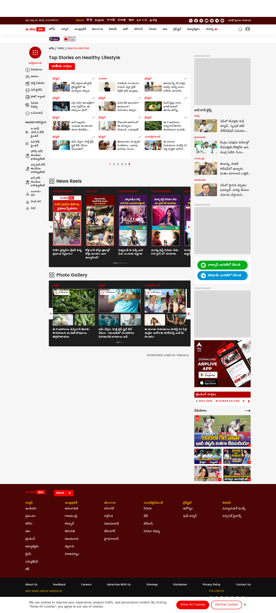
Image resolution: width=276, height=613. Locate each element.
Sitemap (152, 585)
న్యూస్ (65, 29)
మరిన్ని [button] (209, 29)
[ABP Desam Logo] (35, 29)
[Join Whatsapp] (222, 20)
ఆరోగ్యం (188, 509)
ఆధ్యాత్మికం (193, 29)
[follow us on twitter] (191, 20)
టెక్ (27, 569)
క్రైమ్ (28, 554)
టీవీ (146, 516)
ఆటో (125, 29)
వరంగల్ (109, 509)
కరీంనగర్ (109, 531)
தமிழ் (154, 20)
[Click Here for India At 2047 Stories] (54, 39)
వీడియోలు (36, 70)
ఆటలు (34, 76)
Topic (60, 48)
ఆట (165, 29)
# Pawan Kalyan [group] (227, 401)
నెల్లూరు (69, 547)
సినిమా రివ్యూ (34, 105)
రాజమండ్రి (71, 516)
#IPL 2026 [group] (205, 401)
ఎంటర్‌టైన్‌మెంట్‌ (153, 503)
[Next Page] (129, 165)
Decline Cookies (226, 605)
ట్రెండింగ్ (30, 539)
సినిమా (153, 29)
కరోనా (28, 524)
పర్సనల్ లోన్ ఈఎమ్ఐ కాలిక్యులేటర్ (38, 169)
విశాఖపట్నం (72, 554)
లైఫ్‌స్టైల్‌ (177, 29)
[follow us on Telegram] (217, 20)
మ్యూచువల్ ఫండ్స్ (234, 509)
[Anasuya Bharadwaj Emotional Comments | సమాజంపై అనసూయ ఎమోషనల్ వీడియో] (208, 473)
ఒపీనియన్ (37, 113)
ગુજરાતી (141, 20)
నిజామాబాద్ (111, 524)
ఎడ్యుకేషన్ (31, 562)
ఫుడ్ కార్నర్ (190, 516)
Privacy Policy (211, 585)
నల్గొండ (108, 516)
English (99, 20)
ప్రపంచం (30, 516)
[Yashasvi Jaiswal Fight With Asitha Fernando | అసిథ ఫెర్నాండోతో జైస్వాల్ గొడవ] (208, 456)
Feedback (59, 585)
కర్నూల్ (69, 524)
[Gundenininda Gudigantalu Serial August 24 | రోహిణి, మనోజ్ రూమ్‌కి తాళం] (237, 473)
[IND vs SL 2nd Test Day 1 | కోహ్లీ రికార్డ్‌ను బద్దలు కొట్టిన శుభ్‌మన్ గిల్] (222, 431)
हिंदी (89, 20)
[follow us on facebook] (196, 20)
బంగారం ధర (36, 193)
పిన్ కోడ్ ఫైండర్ (35, 144)
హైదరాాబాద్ (111, 539)
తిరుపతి (70, 531)
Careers (86, 585)
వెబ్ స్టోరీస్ (36, 90)
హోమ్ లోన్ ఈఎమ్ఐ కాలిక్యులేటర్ (38, 155)
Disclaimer (180, 585)
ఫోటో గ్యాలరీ (38, 97)
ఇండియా (30, 509)
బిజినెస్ (113, 29)
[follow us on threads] (201, 20)
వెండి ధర (36, 202)
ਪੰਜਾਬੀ (121, 20)
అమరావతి (71, 509)
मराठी (111, 20)
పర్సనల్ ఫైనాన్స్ (231, 516)
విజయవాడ (71, 539)
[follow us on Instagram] (212, 20)
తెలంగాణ (97, 29)
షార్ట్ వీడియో (37, 83)
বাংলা (130, 20)
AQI (33, 208)
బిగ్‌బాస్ (138, 29)
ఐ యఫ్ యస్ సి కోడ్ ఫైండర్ (37, 132)
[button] (35, 56)
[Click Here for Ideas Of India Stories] (70, 39)
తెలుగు (80, 20)
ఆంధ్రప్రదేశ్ (80, 29)
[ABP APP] (208, 375)
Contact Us (243, 585)
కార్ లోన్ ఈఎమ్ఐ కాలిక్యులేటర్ (38, 182)
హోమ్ (52, 29)
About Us (31, 585)
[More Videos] (248, 410)
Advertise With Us (119, 585)
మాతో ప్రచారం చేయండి (239, 20)
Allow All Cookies (192, 605)
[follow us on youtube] (206, 20)
